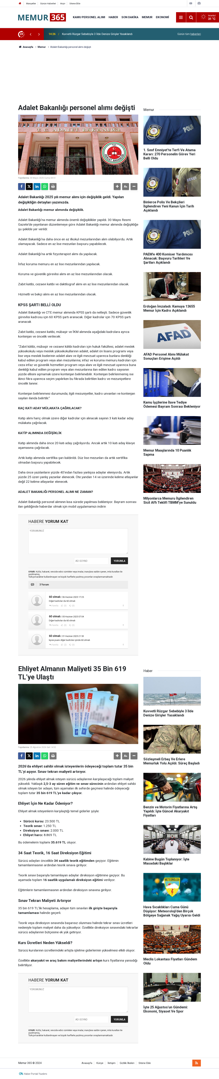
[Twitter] (29, 186)
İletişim (111, 1063)
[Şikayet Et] (123, 605)
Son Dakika (129, 17)
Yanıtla (55, 605)
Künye (99, 1063)
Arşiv (62, 3)
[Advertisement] (109, 78)
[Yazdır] (53, 186)
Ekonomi (162, 17)
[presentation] (30, 34)
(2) (65, 645)
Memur (147, 17)
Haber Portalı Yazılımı (35, 1073)
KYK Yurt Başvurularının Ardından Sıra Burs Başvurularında (96, 34)
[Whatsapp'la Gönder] (44, 186)
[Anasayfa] (20, 3)
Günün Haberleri (48, 3)
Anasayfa (27, 47)
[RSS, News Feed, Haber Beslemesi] (196, 1063)
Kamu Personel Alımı (89, 17)
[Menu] (181, 17)
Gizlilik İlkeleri (127, 1063)
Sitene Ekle (74, 3)
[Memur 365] (42, 17)
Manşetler (31, 3)
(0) (65, 605)
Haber (113, 17)
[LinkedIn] (37, 186)
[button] (117, 186)
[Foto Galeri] (199, 3)
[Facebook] (21, 186)
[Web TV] (191, 3)
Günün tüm (189, 34)
